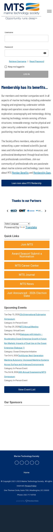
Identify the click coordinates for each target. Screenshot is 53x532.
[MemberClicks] (21, 11)
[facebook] (17, 463)
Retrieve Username (17, 61)
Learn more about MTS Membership (26, 183)
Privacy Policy (30, 486)
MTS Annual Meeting (29, 327)
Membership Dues (42, 172)
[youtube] (37, 463)
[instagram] (32, 463)
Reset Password (37, 61)
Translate (31, 227)
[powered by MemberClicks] (27, 501)
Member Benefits (20, 172)
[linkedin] (27, 463)
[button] (7, 210)
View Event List (26, 389)
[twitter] (22, 463)
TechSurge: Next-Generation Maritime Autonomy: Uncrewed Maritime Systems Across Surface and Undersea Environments (26, 360)
